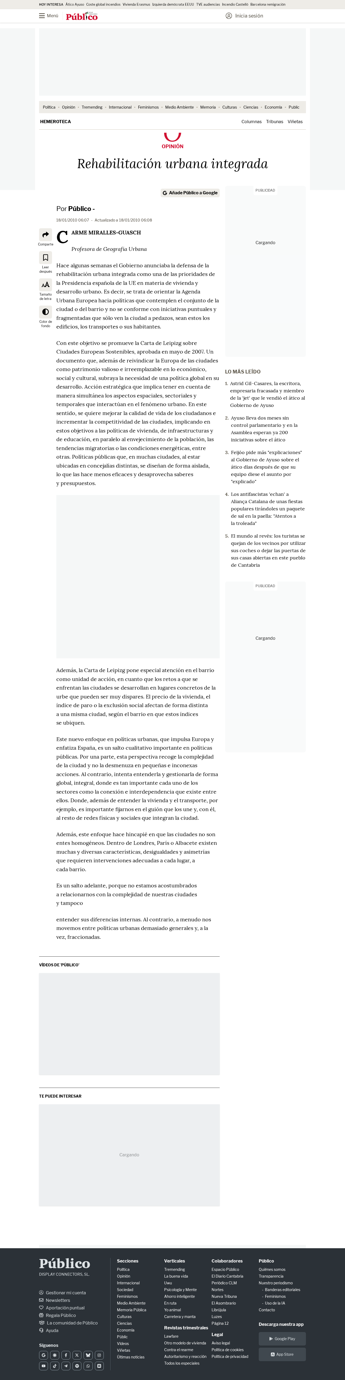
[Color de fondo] (45, 311)
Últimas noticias (130, 1357)
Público (64, 1264)
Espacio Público (225, 1269)
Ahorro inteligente (179, 1296)
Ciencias (250, 107)
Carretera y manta (180, 1316)
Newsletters (57, 1300)
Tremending (92, 107)
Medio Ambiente (179, 107)
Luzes (217, 1316)
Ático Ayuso (74, 4)
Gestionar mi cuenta (65, 1292)
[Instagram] (99, 1355)
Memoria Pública (131, 1310)
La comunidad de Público (72, 1323)
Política (49, 107)
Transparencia (271, 1276)
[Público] (82, 16)
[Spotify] (77, 1366)
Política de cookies (228, 1349)
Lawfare (171, 1336)
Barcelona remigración (268, 4)
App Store (285, 1354)
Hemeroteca (55, 121)
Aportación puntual (65, 1307)
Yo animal (172, 1310)
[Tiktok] (54, 1366)
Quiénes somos (272, 1269)
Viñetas (295, 121)
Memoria (208, 107)
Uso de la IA (275, 1303)
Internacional (120, 107)
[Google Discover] (54, 1355)
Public (294, 107)
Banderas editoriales (282, 1289)
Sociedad (125, 1289)
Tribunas (274, 121)
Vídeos (123, 1343)
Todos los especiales (181, 1363)
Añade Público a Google (193, 192)
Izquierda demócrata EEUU (173, 4)
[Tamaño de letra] (45, 284)
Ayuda (51, 1330)
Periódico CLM (224, 1283)
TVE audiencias (208, 4)
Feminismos (148, 107)
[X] (77, 1355)
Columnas (252, 121)
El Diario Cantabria (227, 1276)
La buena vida (176, 1276)
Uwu (168, 1283)
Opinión (68, 107)
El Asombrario (224, 1303)
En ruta (170, 1303)
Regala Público (60, 1315)
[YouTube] (43, 1366)
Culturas (229, 107)
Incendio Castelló (235, 4)
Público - (81, 209)
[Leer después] (45, 257)
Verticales (174, 1261)
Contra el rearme (178, 1349)
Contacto (267, 1310)
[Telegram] (65, 1366)
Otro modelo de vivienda (185, 1343)
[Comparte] (45, 234)
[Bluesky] (88, 1355)
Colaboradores (227, 1261)
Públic (122, 1336)
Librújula (219, 1310)
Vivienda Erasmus (136, 4)
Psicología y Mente (180, 1289)
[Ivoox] (99, 1366)
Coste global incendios (103, 4)
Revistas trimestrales (186, 1327)
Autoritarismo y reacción (185, 1356)
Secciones (127, 1261)
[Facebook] (65, 1355)
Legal (217, 1334)
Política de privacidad (230, 1356)
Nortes (217, 1289)
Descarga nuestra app (281, 1324)
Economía (273, 107)
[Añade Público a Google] (43, 1355)
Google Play (285, 1338)
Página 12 (220, 1323)
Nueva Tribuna (224, 1296)
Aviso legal (221, 1343)
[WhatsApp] (88, 1366)
